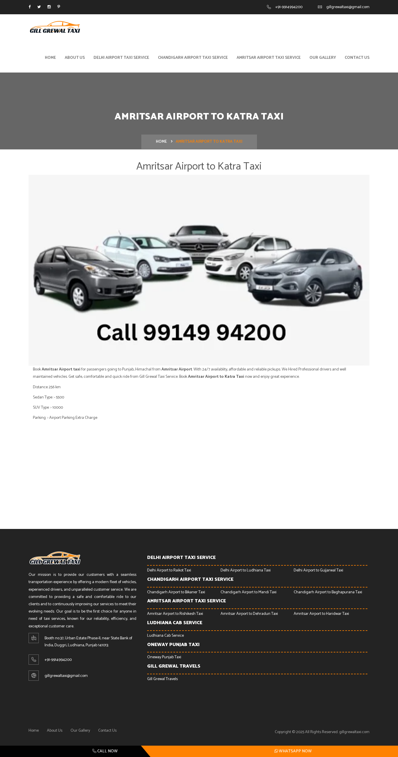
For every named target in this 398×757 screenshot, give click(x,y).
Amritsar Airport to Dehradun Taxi (249, 613)
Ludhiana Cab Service (165, 635)
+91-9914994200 (288, 7)
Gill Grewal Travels (162, 679)
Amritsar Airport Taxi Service (269, 57)
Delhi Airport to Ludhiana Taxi (246, 570)
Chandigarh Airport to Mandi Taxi (249, 592)
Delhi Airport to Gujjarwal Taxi (318, 570)
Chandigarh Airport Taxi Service (193, 57)
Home (50, 57)
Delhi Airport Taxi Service (121, 57)
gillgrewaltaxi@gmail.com (347, 7)
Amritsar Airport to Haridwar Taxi (321, 613)
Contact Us (357, 57)
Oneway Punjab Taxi (164, 657)
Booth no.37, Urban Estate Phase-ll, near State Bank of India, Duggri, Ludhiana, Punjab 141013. (88, 642)
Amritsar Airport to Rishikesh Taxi (175, 613)
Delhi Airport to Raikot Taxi (169, 570)
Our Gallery (322, 57)
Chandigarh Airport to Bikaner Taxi (176, 592)
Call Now (107, 751)
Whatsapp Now (295, 751)
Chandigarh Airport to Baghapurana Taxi (328, 592)
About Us (75, 57)
